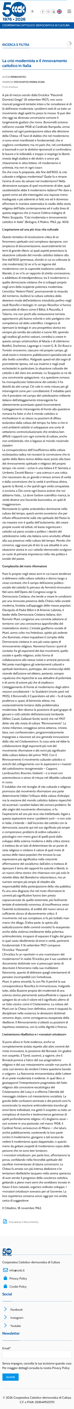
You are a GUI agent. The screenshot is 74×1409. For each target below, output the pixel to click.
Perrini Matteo (18, 77)
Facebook (16, 1309)
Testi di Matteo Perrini (25, 82)
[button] (69, 44)
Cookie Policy (18, 1286)
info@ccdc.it (16, 1270)
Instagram (16, 1318)
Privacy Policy (18, 1278)
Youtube (15, 1326)
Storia (41, 82)
